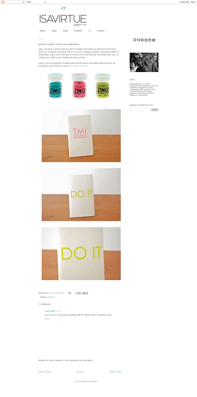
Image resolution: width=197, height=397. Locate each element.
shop (54, 30)
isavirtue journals (78, 66)
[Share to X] (81, 293)
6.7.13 (58, 311)
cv (90, 30)
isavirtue (53, 293)
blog (65, 30)
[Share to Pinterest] (87, 293)
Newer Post (44, 371)
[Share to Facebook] (84, 293)
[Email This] (76, 293)
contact (100, 30)
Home (80, 371)
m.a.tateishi (50, 311)
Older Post (115, 371)
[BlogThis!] (79, 293)
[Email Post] (69, 293)
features (78, 30)
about (42, 30)
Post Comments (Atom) (86, 381)
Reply (47, 318)
